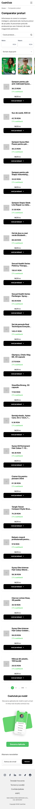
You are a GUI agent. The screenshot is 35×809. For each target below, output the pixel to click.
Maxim (20, 40)
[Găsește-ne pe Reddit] (30, 775)
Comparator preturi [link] (14, 8)
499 (22, 688)
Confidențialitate (17, 789)
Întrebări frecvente (17, 781)
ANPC (17, 793)
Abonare (27, 761)
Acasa (4, 8)
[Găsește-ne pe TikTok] (25, 775)
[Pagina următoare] (26, 687)
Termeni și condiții (17, 785)
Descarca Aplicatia (17, 744)
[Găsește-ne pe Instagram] (5, 775)
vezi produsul (16, 101)
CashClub (7, 2)
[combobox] (17, 51)
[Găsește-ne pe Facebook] (10, 775)
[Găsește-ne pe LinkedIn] (15, 775)
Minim (4, 40)
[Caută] (31, 34)
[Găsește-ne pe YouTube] (20, 775)
